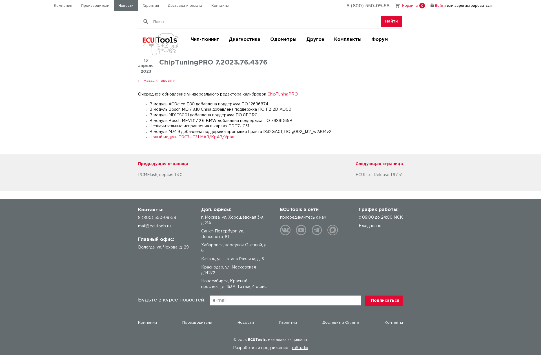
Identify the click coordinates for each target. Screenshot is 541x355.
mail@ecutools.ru (154, 226)
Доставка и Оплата (340, 322)
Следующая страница (379, 164)
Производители (95, 5)
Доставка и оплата (185, 5)
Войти (440, 5)
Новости (126, 5)
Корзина (412, 5)
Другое (315, 39)
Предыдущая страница (163, 164)
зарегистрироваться (473, 5)
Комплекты (348, 39)
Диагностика (244, 39)
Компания (63, 5)
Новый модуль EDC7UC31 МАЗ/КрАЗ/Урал (191, 137)
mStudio (300, 348)
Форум (379, 39)
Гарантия (151, 5)
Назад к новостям (160, 80)
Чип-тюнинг (205, 39)
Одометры (283, 39)
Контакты (220, 5)
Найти (391, 21)
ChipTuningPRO (282, 94)
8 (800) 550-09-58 (368, 5)
